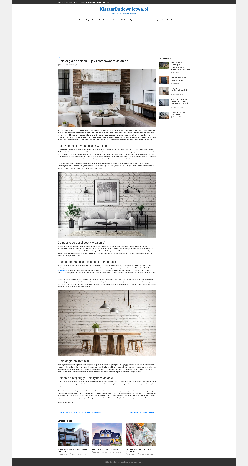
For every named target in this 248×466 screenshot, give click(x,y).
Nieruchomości (104, 20)
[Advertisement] (124, 36)
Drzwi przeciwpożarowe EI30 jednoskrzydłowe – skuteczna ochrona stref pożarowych (103, 2)
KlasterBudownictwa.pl (124, 9)
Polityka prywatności (157, 20)
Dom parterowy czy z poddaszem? (105, 449)
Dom (93, 20)
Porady (77, 20)
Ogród (115, 20)
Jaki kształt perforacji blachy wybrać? (178, 113)
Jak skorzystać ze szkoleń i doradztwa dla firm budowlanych (79, 412)
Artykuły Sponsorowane (78, 65)
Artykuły (86, 20)
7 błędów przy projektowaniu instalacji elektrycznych (179, 90)
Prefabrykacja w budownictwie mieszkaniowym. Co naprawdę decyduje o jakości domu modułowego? (180, 66)
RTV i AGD (123, 20)
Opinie (132, 20)
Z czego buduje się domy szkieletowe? (142, 412)
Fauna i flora (142, 20)
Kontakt (170, 20)
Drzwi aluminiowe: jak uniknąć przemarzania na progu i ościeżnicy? (179, 79)
